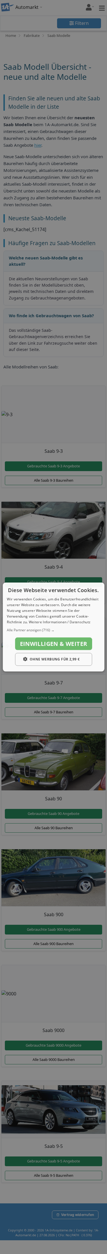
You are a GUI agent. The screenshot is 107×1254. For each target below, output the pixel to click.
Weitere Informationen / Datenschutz (60, 621)
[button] (53, 630)
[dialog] (53, 627)
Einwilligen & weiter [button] (53, 644)
